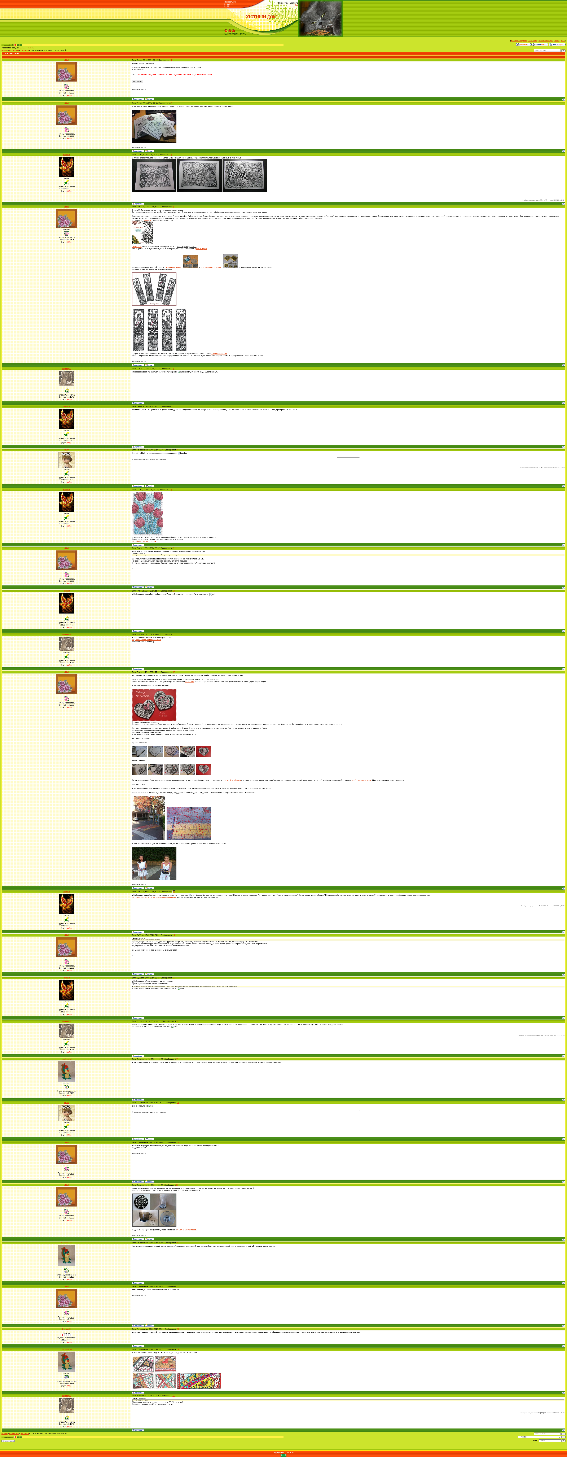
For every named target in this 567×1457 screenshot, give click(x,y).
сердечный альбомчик (231, 780)
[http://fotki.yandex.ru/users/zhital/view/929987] (230, 267)
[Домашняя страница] (149, 99)
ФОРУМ (4, 50)
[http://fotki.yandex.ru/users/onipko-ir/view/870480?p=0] (142, 243)
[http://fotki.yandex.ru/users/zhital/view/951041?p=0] (203, 756)
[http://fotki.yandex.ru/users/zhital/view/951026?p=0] (187, 756)
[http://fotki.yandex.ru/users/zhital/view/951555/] (154, 879)
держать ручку (201, 249)
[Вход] (233, 32)
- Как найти (136, 247)
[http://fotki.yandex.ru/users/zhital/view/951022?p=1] (155, 756)
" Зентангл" (146, 220)
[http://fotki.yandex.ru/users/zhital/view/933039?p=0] (167, 351)
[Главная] (226, 32)
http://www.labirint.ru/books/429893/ (146, 640)
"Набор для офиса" (174, 267)
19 (178, 1142)
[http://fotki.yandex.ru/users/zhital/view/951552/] (148, 839)
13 (174, 892)
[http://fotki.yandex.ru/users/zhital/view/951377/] (154, 720)
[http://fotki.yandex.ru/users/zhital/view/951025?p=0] (171, 756)
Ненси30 (66, 155)
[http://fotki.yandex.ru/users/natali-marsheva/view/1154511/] (199, 1389)
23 (178, 1329)
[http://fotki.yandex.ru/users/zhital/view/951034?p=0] (171, 774)
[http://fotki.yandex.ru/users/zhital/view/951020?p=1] (139, 756)
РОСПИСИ (25, 50)
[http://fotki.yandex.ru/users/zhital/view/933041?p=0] (138, 351)
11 (173, 634)
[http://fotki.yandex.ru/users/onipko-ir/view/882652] (147, 536)
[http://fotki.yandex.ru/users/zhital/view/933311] (154, 142)
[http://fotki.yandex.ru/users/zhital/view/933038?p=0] (181, 351)
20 (177, 1185)
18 (178, 1103)
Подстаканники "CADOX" (211, 267)
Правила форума (546, 41)
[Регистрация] (229, 32)
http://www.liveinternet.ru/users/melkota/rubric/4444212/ (154, 897)
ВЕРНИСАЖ (14, 50)
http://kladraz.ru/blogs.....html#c (144, 541)
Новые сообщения (519, 41)
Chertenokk (66, 1329)
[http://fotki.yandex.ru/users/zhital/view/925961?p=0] (190, 267)
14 (174, 935)
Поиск (556, 41)
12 (174, 672)
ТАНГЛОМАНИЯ (37, 50)
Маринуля (66, 369)
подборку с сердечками (361, 780)
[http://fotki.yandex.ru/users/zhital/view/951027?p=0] (139, 774)
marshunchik (23, 48)
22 (178, 1286)
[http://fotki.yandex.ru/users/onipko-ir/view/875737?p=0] (245, 192)
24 (178, 1349)
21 (178, 1243)
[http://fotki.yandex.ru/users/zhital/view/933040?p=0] (153, 351)
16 (177, 1021)
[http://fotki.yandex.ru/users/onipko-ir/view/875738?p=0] (199, 192)
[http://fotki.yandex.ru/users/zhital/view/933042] (154, 305)
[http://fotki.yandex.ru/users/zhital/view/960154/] (154, 1226)
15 (174, 978)
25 (173, 1396)
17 (177, 1059)
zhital (66, 60)
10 (174, 591)
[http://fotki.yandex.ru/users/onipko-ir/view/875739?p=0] (154, 192)
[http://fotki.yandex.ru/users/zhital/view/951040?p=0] (203, 774)
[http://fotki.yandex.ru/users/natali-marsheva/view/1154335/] (154, 1389)
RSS (296, 5)
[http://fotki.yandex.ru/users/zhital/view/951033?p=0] (155, 774)
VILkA (66, 450)
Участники (532, 41)
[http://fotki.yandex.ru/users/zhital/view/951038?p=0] (187, 774)
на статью (189, 682)
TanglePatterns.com (219, 354)
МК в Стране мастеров (186, 1230)
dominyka (31, 48)
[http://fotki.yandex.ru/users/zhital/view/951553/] (189, 839)
